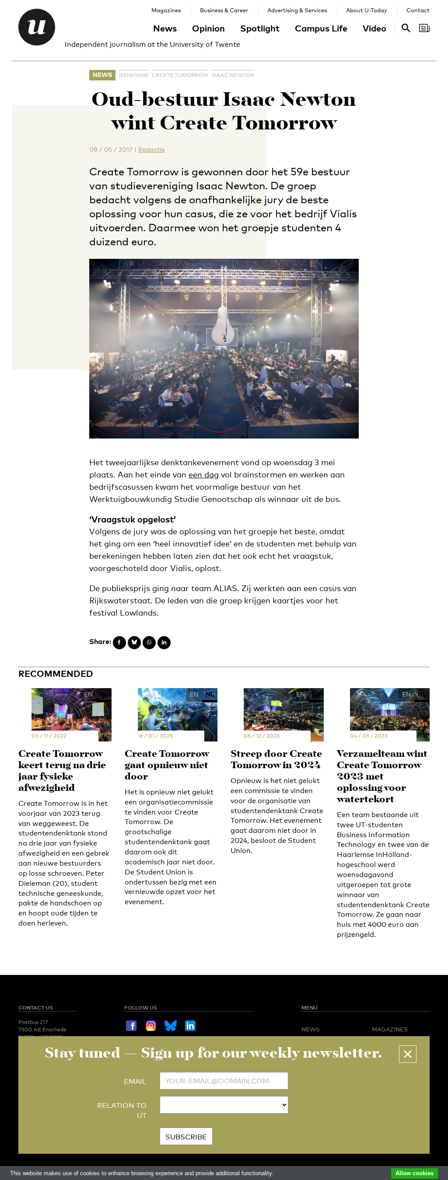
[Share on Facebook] (119, 642)
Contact (418, 10)
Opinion (208, 28)
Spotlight (260, 28)
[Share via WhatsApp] (149, 642)
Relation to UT (122, 1110)
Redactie (151, 149)
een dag (204, 474)
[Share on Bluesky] (134, 642)
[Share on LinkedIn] (164, 642)
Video (374, 28)
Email (135, 1081)
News (165, 28)
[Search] (424, 28)
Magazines (166, 10)
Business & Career (224, 10)
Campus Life (321, 28)
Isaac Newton (233, 75)
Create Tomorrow (180, 75)
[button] (407, 1054)
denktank (133, 75)
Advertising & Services (297, 10)
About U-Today (366, 10)
